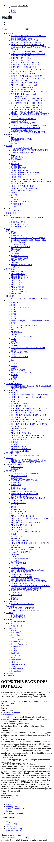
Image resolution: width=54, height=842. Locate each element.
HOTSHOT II (16, 327)
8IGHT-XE (15, 399)
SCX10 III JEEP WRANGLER (23, 175)
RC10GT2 (15, 141)
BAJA (13, 233)
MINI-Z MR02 (17, 289)
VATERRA (10, 606)
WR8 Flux (15, 267)
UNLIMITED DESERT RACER (24, 590)
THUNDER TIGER (14, 464)
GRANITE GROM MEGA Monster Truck (28, 54)
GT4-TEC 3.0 (16, 500)
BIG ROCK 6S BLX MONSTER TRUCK (28, 36)
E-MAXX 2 (16, 485)
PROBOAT (10, 296)
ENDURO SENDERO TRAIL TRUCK (27, 217)
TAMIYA (10, 300)
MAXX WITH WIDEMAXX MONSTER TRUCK (32, 518)
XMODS (9, 613)
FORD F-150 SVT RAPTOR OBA (25, 491)
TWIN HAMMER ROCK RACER (25, 610)
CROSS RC (11, 213)
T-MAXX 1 (16, 561)
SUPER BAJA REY (19, 446)
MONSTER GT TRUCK (21, 139)
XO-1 (13, 597)
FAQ (8, 822)
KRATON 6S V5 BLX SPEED (24, 67)
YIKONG (10, 624)
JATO (13, 507)
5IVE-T (14, 393)
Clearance (10, 675)
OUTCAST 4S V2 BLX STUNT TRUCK (28, 101)
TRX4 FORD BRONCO (21, 572)
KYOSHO (10, 269)
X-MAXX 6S (16, 592)
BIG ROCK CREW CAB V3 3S (24, 40)
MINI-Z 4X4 (16, 280)
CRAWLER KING (19, 244)
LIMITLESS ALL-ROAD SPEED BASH (28, 76)
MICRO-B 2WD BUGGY (22, 428)
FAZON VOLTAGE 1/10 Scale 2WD (26, 42)
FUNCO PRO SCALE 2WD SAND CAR (28, 498)
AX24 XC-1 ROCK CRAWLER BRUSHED (29, 150)
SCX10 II (15, 164)
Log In (13, 10)
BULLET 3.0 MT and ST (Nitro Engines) (28, 238)
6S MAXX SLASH (19, 476)
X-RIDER (10, 619)
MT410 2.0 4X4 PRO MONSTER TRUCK (28, 460)
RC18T (14, 143)
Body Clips (15, 635)
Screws (14, 657)
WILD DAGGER (18, 370)
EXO (13, 155)
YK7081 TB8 (16, 626)
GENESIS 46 (16, 211)
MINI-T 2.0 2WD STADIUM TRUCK (27, 437)
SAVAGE (15, 253)
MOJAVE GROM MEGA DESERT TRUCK (29, 92)
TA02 (13, 341)
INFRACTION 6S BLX (21, 58)
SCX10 (14, 161)
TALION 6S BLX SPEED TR (23, 119)
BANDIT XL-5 (17, 478)
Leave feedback (7, 715)
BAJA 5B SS (16, 235)
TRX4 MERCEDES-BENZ (22, 574)
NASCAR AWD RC (19, 440)
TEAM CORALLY (14, 384)
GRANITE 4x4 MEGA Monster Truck (26, 51)
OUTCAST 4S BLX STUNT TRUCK (27, 98)
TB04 (13, 350)
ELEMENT (11, 215)
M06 (13, 330)
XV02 (13, 381)
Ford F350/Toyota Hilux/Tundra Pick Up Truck (30, 321)
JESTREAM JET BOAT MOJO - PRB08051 (29, 298)
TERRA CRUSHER (19, 352)
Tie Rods (14, 662)
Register (14, 12)
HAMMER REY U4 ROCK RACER (26, 410)
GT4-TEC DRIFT (18, 503)
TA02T (14, 343)
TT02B (14, 363)
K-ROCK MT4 (17, 467)
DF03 (13, 314)
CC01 (13, 305)
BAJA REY (16, 401)
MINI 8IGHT (16, 431)
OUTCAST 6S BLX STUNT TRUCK (27, 103)
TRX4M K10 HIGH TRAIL (22, 583)
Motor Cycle (16, 294)
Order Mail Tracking (14, 828)
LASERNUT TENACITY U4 (23, 413)
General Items (11, 628)
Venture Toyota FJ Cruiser (21, 265)
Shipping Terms (12, 806)
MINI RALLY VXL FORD (22, 525)
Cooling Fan (16, 637)
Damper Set (15, 642)
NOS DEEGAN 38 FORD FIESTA (25, 532)
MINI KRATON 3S (19, 80)
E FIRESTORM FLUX (20, 247)
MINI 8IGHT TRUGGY (21, 433)
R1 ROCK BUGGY (19, 226)
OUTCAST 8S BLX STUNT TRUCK (27, 105)
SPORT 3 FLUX (18, 260)
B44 (12, 137)
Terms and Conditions (14, 813)
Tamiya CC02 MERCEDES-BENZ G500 (28, 348)
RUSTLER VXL (18, 536)
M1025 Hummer (17, 332)
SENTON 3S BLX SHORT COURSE (26, 110)
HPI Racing (10, 231)
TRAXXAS (11, 471)
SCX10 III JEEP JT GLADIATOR (25, 172)
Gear (13, 648)
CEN (8, 208)
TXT (13, 368)
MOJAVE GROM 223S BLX (23, 89)
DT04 (13, 318)
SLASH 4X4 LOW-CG (20, 541)
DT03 (13, 316)
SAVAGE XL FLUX (19, 256)
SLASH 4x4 (16, 538)
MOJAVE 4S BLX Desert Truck (24, 83)
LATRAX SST (17, 514)
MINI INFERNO (18, 274)
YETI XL (15, 206)
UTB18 (14, 195)
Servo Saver (16, 660)
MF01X (14, 334)
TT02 (13, 361)
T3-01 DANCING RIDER (22, 336)
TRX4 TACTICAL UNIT (21, 577)
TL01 (13, 354)
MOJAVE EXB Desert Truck (23, 87)
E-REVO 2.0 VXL (18, 489)
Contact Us (11, 703)
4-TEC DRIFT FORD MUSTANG (25, 473)
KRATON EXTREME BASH (23, 74)
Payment (9, 804)
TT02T (14, 366)
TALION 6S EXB (18, 121)
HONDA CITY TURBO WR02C (24, 325)
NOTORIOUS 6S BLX (20, 96)
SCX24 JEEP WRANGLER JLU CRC (27, 179)
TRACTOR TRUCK (19, 357)
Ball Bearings (16, 630)
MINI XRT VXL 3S (19, 529)
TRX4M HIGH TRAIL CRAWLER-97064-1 (29, 581)
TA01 (13, 339)
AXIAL (9, 146)
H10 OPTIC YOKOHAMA (22, 604)
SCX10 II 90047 (17, 166)
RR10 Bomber (17, 159)
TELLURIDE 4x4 (18, 563)
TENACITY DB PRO (20, 451)
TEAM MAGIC (12, 453)
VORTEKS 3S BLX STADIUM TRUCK (28, 132)
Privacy (9, 811)
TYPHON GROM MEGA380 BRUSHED (28, 125)
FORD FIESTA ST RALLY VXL (24, 494)
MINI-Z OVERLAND (20, 291)
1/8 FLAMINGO (18, 621)
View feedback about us (10, 712)
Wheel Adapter (17, 669)
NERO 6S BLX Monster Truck (23, 94)
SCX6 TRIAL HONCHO (21, 190)
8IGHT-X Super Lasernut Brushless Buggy (28, 397)
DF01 (13, 309)
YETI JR (14, 199)
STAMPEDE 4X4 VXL (21, 552)
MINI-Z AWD (17, 282)
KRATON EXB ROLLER (22, 71)
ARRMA (10, 33)
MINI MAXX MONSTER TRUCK (25, 523)
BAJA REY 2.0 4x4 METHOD (23, 404)
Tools (13, 666)
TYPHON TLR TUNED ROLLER (25, 128)
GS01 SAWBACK (18, 222)
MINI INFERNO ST (19, 278)
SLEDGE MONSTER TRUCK (24, 550)
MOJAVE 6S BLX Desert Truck (24, 85)
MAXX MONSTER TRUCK (23, 516)
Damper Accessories (19, 644)
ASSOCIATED (12, 134)
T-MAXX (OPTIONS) (20, 559)
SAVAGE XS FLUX (19, 258)
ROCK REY (16, 442)
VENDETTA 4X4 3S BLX (22, 130)
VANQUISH (11, 601)
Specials (9, 673)
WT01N (14, 377)
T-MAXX (15, 556)
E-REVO (15, 487)
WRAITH (15, 197)
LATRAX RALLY (18, 511)
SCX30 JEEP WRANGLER (22, 186)
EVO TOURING (18, 615)
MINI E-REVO (17, 520)
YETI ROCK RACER (20, 202)
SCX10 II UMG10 (18, 168)
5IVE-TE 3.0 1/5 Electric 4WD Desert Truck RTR (31, 395)
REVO (14, 534)
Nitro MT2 (15, 251)
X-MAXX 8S (16, 595)
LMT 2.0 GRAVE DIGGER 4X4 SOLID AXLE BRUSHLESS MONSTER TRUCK (30, 420)
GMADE (10, 220)
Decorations (16, 671)
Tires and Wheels (18, 664)
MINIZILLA (16, 249)
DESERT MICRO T (19, 406)
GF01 (13, 323)
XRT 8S (14, 599)
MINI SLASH (17, 527)
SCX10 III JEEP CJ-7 (20, 170)
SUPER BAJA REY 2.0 (21, 449)
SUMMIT (15, 554)
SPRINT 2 (15, 262)
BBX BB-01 (16, 303)
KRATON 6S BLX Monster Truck (25, 62)
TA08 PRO (15, 345)
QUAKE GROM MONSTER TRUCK (27, 107)
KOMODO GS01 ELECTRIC (23, 224)
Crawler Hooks (17, 639)
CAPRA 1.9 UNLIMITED (22, 152)
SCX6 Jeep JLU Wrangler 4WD (24, 188)
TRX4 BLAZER (18, 568)
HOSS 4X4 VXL (18, 505)
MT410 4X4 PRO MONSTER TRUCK (27, 462)
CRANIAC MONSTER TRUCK (24, 480)
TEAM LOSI (11, 390)
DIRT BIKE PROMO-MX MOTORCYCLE (29, 408)
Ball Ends (15, 633)
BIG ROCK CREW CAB (21, 38)
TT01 (13, 359)
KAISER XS (16, 469)
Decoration (15, 646)
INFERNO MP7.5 (18, 271)
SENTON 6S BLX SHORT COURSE (26, 112)
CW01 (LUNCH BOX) (20, 307)
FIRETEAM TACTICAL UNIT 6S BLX (27, 45)
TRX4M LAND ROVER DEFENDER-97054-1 (30, 586)
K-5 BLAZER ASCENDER (22, 608)
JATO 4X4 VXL (18, 509)
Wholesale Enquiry (13, 831)
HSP (8, 229)
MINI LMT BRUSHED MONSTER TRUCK (29, 435)
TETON (14, 565)
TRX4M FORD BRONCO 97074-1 (25, 579)
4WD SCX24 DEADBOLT (22, 148)
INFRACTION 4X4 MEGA (22, 56)
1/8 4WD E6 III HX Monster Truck (25, 455)
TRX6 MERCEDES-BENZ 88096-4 (26, 588)
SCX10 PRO (16, 177)
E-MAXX (15, 482)
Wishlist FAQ (11, 824)
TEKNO (9, 458)
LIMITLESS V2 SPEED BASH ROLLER (28, 78)
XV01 (13, 379)
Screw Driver (16, 655)
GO (27, 29)
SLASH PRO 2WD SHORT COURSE (27, 547)
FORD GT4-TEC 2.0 (19, 496)
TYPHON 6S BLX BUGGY (23, 123)
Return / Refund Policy (15, 809)
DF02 (13, 312)
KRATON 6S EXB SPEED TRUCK (26, 65)
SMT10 (14, 193)
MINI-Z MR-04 (17, 287)
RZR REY (15, 444)
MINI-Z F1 (15, 285)
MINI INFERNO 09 (19, 276)
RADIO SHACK (18, 617)
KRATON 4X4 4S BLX (21, 60)
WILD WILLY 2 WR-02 (21, 372)
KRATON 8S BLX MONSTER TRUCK (28, 69)
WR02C (14, 375)
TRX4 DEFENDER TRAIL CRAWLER (27, 570)
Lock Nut (15, 653)
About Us (10, 802)
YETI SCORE (17, 204)
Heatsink (14, 651)
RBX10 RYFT (17, 157)
